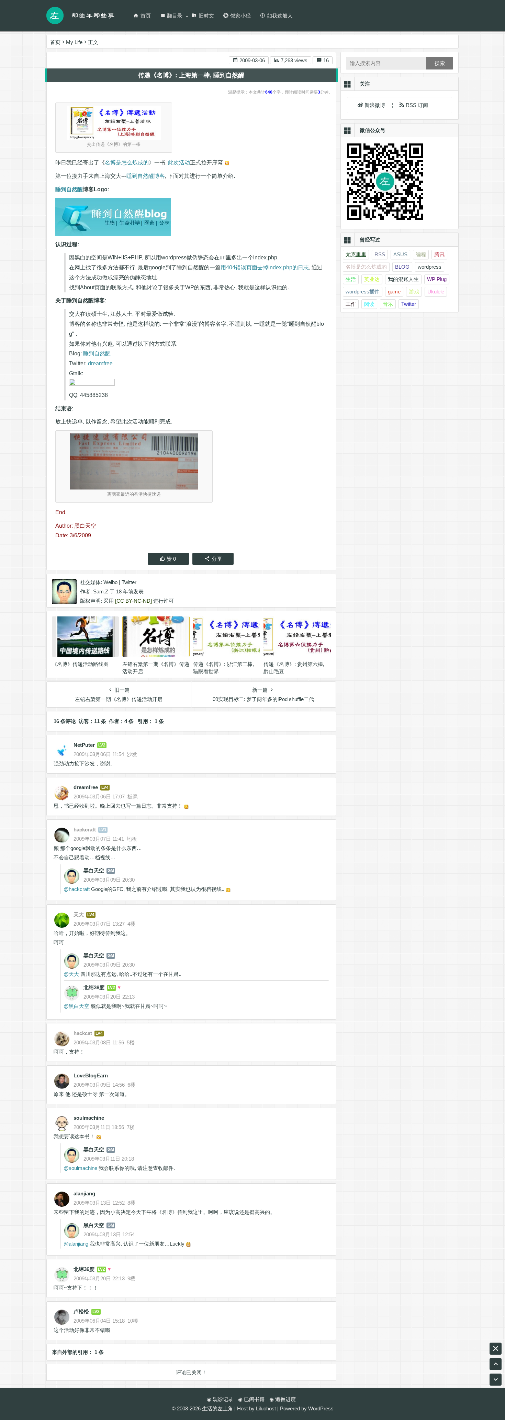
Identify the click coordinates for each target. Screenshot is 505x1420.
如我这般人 (280, 16)
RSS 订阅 (416, 105)
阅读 (369, 304)
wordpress (429, 267)
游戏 (414, 291)
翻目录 (174, 16)
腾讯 (439, 254)
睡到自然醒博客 (145, 176)
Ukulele (435, 291)
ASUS (400, 254)
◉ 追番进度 (282, 1399)
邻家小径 (240, 16)
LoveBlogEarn (91, 1075)
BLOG (402, 267)
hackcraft (79, 889)
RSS (379, 254)
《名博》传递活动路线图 (80, 664)
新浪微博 (375, 105)
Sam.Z (100, 591)
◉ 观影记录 (220, 1399)
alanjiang (84, 1193)
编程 (421, 254)
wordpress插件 (363, 291)
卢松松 (81, 1311)
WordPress (321, 1408)
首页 (146, 16)
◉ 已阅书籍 (251, 1399)
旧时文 (206, 16)
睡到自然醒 (69, 189)
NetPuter (84, 745)
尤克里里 (356, 254)
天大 (74, 974)
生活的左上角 (217, 1408)
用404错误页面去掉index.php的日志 (265, 267)
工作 (351, 304)
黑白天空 (93, 870)
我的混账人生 (403, 279)
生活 (351, 279)
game (394, 291)
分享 (217, 559)
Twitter (129, 582)
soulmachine (89, 1118)
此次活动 (179, 162)
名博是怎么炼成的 (127, 162)
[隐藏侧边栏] (496, 1349)
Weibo (110, 582)
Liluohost (266, 1408)
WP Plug (437, 279)
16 (325, 60)
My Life (74, 42)
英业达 (372, 279)
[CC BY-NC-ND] (133, 601)
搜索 (440, 63)
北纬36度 (93, 987)
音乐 (388, 304)
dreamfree (100, 363)
